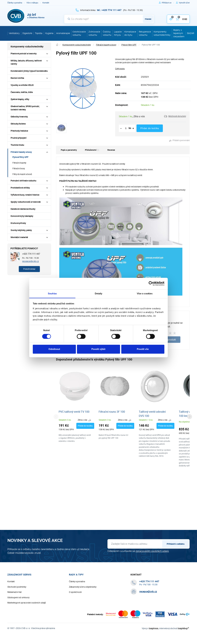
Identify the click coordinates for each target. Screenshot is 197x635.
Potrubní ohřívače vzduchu (23, 180)
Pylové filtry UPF (20, 157)
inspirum (153, 628)
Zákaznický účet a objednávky (82, 586)
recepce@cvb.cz (30, 261)
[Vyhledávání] (69, 19)
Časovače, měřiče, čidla (22, 92)
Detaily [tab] (98, 293)
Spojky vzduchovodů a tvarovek (26, 201)
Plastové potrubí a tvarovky (24, 53)
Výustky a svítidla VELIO (22, 85)
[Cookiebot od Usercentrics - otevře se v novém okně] (150, 283)
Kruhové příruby (18, 223)
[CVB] (26, 16)
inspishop (183, 628)
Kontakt (45, 2)
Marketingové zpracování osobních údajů (26, 602)
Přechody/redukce (19, 130)
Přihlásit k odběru (176, 544)
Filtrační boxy (18, 168)
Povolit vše (143, 349)
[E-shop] (57, 45)
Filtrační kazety (19, 162)
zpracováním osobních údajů (152, 551)
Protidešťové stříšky (20, 187)
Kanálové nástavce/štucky (23, 209)
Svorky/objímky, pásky (21, 230)
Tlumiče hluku (17, 145)
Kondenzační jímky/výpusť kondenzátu (29, 71)
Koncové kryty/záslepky (22, 216)
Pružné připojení (18, 137)
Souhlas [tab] (52, 293)
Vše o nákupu (32, 2)
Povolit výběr (98, 349)
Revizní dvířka (17, 78)
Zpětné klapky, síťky (20, 99)
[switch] (81, 336)
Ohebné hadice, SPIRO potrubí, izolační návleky (25, 108)
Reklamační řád (14, 592)
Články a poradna (14, 2)
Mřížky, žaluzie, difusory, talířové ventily (26, 62)
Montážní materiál (19, 237)
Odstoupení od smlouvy (18, 597)
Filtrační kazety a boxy (21, 152)
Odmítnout (54, 349)
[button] (175, 116)
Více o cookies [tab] (145, 293)
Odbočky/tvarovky (19, 116)
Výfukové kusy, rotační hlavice (25, 194)
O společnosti (75, 592)
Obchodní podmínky (16, 586)
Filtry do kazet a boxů (22, 174)
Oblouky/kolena (18, 123)
